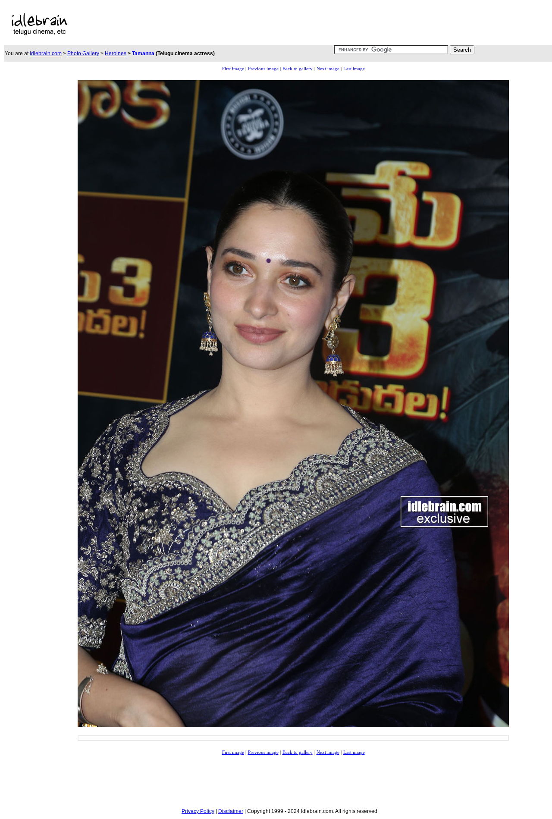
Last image (354, 68)
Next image (328, 68)
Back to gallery (297, 68)
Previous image (263, 68)
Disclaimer (230, 811)
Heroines (115, 53)
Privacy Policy (198, 811)
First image (233, 68)
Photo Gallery (83, 53)
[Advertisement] (262, 24)
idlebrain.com (46, 53)
